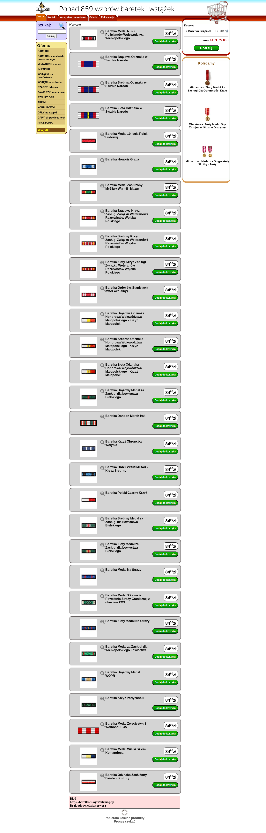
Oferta (40, 16)
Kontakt (52, 17)
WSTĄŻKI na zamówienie (45, 76)
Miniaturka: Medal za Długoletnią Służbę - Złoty (207, 163)
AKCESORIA (45, 122)
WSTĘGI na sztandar (50, 82)
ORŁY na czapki (47, 112)
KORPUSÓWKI (46, 107)
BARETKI (43, 51)
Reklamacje (107, 17)
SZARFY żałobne (48, 87)
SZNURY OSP (46, 97)
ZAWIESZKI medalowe (51, 92)
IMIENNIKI (44, 69)
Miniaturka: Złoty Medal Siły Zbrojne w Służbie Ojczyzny (207, 126)
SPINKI (42, 102)
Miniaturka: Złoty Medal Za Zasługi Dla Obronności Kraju (207, 89)
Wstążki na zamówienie (73, 17)
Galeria (93, 17)
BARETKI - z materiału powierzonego (51, 58)
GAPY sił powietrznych (51, 117)
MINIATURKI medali (49, 64)
